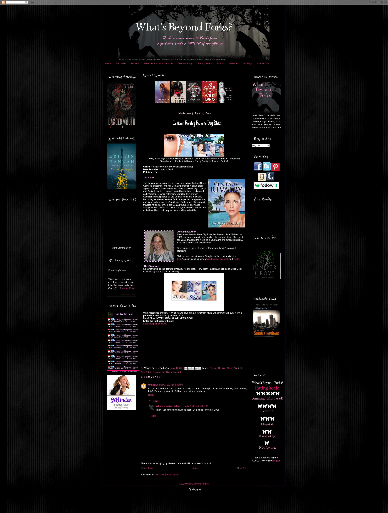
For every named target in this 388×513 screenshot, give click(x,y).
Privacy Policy (204, 63)
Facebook (223, 259)
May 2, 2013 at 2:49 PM (196, 406)
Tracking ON (132, 371)
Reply (151, 395)
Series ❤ (233, 63)
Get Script (114, 371)
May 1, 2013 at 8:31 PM (171, 384)
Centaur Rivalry (218, 368)
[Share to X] (192, 368)
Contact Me (263, 63)
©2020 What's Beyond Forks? (194, 483)
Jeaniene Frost (127, 288)
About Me (120, 63)
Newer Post (147, 468)
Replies (155, 401)
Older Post (241, 468)
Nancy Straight (234, 368)
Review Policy (185, 63)
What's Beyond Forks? (117, 321)
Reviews (134, 63)
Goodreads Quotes (128, 294)
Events (220, 63)
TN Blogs (247, 63)
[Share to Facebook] (196, 368)
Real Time (123, 371)
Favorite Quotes (117, 270)
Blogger (276, 460)
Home (108, 63)
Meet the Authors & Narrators (158, 63)
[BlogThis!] (189, 368)
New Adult (146, 372)
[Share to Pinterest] (199, 368)
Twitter (236, 259)
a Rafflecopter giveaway (155, 323)
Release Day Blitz (162, 372)
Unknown (153, 384)
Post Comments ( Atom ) (167, 474)
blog (179, 259)
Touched (176, 372)
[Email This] (185, 368)
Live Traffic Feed (123, 314)
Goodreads (211, 259)
